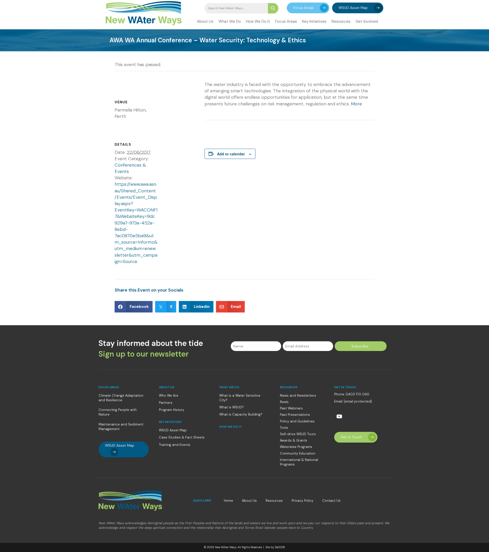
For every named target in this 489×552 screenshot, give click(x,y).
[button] (308, 8)
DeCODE (279, 547)
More (356, 104)
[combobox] (236, 8)
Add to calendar (231, 153)
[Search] (273, 8)
